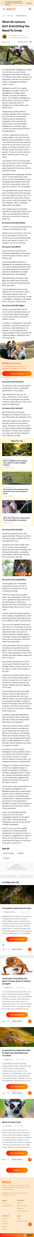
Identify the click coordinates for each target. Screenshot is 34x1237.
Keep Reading (18, 939)
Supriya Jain (8, 987)
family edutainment (23, 1211)
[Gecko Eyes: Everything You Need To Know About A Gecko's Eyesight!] (17, 964)
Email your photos (17, 373)
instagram (5, 1223)
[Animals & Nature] (3, 945)
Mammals (20, 853)
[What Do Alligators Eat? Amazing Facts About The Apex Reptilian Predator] (17, 449)
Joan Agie (7, 1126)
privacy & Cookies (22, 1221)
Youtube (4, 1229)
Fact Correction (28, 876)
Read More (29, 3)
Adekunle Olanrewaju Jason (10, 912)
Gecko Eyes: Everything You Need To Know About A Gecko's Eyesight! (16, 981)
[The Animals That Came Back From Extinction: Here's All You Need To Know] (17, 480)
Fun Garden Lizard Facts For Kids (16, 908)
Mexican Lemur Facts (11, 1122)
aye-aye (23, 394)
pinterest (5, 1221)
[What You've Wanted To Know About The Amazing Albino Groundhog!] (17, 508)
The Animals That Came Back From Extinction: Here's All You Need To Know (15, 491)
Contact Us (5, 1203)
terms (19, 1218)
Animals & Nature (8, 459)
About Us (20, 1203)
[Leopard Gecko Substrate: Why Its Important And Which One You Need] (17, 1036)
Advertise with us (7, 1205)
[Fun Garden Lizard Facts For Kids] (17, 894)
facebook (5, 1218)
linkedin (4, 1226)
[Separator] (30, 1224)
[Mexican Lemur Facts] (17, 1108)
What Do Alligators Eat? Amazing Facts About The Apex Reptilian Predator (15, 463)
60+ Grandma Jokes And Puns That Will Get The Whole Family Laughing (14, 3)
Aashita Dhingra (21, 35)
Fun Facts (10, 15)
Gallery (6, 63)
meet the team (22, 1205)
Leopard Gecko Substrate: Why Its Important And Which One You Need (16, 1053)
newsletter (20, 1208)
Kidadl (4, 15)
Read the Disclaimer (10, 876)
